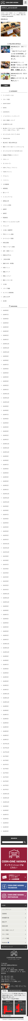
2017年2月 (6, 785)
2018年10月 (6, 702)
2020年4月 (6, 627)
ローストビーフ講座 (8, 238)
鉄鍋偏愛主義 (5, 917)
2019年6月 (6, 668)
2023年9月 (6, 456)
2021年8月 (6, 560)
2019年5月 (6, 673)
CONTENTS (6, 112)
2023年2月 (6, 485)
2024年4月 (6, 427)
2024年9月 (6, 406)
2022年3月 (6, 531)
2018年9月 (6, 706)
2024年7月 (6, 414)
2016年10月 (6, 802)
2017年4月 (6, 777)
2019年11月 (6, 648)
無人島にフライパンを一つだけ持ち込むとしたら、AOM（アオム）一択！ (14, 129)
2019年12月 (6, 643)
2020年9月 (6, 606)
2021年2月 (6, 585)
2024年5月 (6, 423)
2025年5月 (6, 373)
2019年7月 (6, 664)
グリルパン (6, 176)
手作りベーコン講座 (8, 234)
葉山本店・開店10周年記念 (10, 142)
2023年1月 (6, 489)
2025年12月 (6, 343)
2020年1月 (6, 639)
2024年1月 (6, 439)
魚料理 (4, 213)
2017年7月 (6, 764)
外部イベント (6, 267)
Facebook (4, 942)
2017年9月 (6, 756)
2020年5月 (6, 623)
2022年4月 (6, 527)
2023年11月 (6, 448)
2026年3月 (6, 331)
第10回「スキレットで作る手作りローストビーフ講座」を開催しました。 (19, 67)
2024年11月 (6, 398)
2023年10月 (6, 452)
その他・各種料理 (7, 230)
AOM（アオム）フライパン (10, 167)
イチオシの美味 (7, 205)
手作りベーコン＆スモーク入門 (11, 221)
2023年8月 (6, 460)
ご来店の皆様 (6, 259)
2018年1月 (6, 739)
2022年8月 (6, 510)
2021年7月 (6, 564)
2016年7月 (6, 814)
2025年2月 (6, 385)
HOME (3, 905)
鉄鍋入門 (4, 922)
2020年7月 (6, 614)
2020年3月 (6, 631)
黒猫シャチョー (7, 276)
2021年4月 (6, 577)
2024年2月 (6, 435)
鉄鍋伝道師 (5, 926)
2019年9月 (6, 656)
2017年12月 (6, 743)
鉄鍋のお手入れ (7, 255)
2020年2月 (6, 635)
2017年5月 (6, 773)
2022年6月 (6, 518)
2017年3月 (6, 781)
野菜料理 (5, 217)
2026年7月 (6, 314)
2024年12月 (6, 393)
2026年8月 (6, 310)
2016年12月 (6, 793)
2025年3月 (6, 381)
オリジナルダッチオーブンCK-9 (11, 134)
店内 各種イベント (8, 251)
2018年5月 (6, 723)
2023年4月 (6, 477)
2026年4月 (6, 327)
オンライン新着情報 (8, 292)
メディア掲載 (6, 288)
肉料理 (4, 209)
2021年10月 (6, 552)
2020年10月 (6, 602)
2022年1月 (6, 539)
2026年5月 (6, 323)
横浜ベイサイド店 (7, 280)
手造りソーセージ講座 (9, 246)
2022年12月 (6, 493)
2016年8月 (6, 810)
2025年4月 (6, 377)
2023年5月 (6, 473)
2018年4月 (6, 727)
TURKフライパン (7, 171)
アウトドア (6, 226)
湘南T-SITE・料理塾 (8, 263)
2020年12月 (6, 593)
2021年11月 (6, 548)
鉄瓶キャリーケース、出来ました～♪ (19, 79)
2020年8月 (6, 610)
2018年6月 (6, 718)
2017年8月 (6, 760)
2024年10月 (6, 402)
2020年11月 (6, 598)
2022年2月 (6, 535)
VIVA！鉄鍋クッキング (12, 13)
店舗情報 (4, 913)
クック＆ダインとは (8, 95)
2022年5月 (6, 523)
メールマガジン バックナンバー (11, 116)
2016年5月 (6, 823)
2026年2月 (6, 335)
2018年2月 (6, 735)
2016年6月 (6, 818)
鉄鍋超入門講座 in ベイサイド (11, 155)
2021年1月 (6, 589)
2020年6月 (6, 618)
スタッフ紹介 (6, 99)
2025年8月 (6, 360)
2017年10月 (6, 752)
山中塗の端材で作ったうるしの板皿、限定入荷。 (14, 14)
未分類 (4, 301)
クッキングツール (7, 196)
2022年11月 (6, 498)
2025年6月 (6, 368)
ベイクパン (6, 180)
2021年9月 (6, 556)
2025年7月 (6, 364)
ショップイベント (6, 909)
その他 (4, 284)
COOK (2, 13)
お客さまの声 (6, 296)
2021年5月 (6, 573)
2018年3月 (6, 731)
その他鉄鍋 (6, 184)
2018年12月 (6, 693)
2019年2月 (6, 685)
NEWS (4, 107)
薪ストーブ (6, 192)
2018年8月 (6, 710)
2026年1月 (6, 339)
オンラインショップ (7, 946)
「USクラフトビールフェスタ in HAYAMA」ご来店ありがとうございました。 (18, 55)
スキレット (20, 62)
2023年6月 (6, 468)
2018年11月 (6, 698)
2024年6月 (6, 418)
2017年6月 (6, 768)
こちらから (12, 979)
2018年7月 (6, 714)
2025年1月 (6, 389)
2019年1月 (6, 689)
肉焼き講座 (6, 242)
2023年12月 (6, 443)
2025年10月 (6, 352)
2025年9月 (6, 356)
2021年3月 (6, 581)
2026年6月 (6, 318)
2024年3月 (6, 431)
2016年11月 (6, 798)
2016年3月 (6, 831)
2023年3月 (6, 481)
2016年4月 (6, 827)
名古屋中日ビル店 (7, 124)
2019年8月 (6, 660)
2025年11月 (6, 348)
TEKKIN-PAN (6, 138)
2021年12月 (6, 543)
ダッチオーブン (7, 163)
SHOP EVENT (6, 103)
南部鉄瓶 (5, 188)
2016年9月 (6, 806)
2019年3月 (6, 681)
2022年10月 (6, 502)
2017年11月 (6, 748)
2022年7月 (6, 514)
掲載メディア (6, 271)
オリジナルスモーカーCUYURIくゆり (13, 151)
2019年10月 (6, 652)
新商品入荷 (22, 13)
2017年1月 (6, 789)
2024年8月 (6, 410)
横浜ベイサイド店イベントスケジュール (13, 146)
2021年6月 (6, 568)
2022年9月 (6, 506)
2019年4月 (6, 677)
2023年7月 (6, 464)
